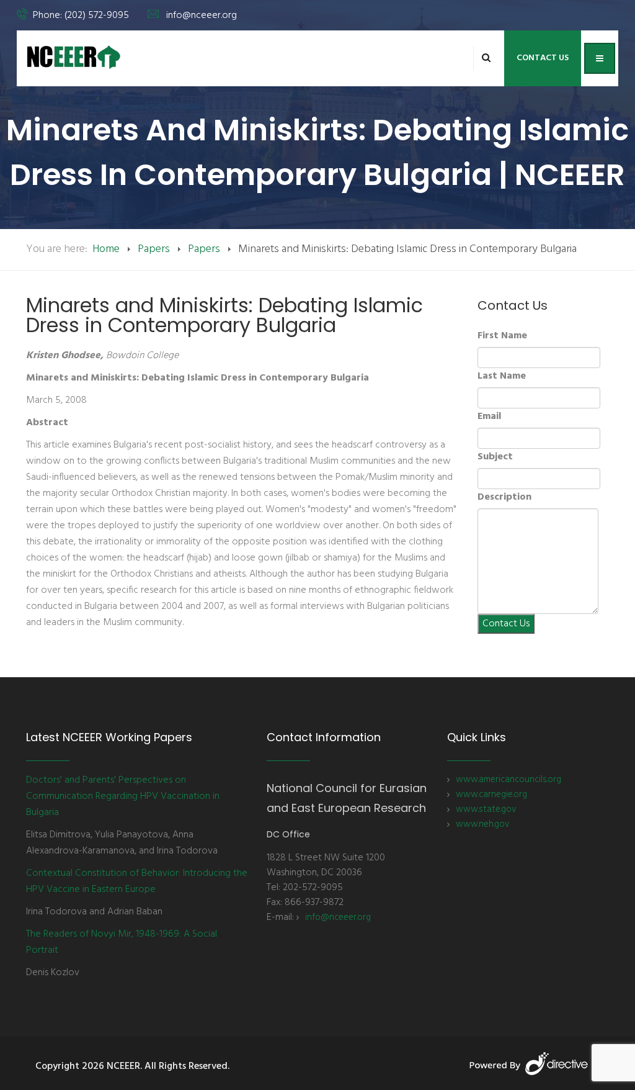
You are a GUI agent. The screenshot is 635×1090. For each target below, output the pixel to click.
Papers (154, 249)
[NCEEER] (74, 57)
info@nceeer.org (201, 15)
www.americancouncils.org (508, 779)
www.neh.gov (482, 824)
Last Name (501, 376)
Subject (495, 457)
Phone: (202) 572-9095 (81, 15)
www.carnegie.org (491, 794)
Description (504, 497)
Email (489, 416)
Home (106, 249)
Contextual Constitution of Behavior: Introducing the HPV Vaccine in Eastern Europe (136, 881)
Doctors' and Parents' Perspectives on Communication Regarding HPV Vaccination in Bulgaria (123, 796)
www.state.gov (486, 809)
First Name (502, 336)
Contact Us (543, 58)
